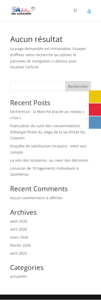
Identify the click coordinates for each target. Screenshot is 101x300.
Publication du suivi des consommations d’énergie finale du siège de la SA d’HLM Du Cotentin (47, 132)
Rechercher (78, 86)
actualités (18, 276)
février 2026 (20, 245)
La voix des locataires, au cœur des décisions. (49, 160)
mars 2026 (19, 237)
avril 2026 (18, 229)
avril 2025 (18, 253)
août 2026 (18, 221)
